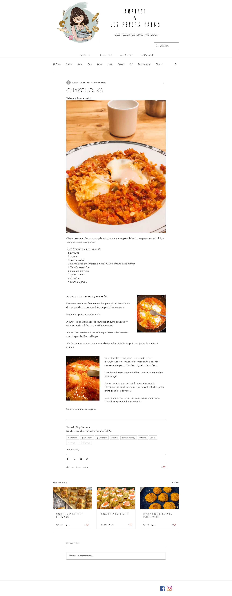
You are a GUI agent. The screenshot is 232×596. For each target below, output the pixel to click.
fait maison (72, 437)
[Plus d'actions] (164, 82)
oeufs (153, 437)
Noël (110, 64)
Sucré (80, 64)
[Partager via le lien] (87, 459)
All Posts (57, 64)
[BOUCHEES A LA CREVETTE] (116, 498)
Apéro (99, 64)
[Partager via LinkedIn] (80, 459)
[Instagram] (169, 588)
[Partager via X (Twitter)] (74, 459)
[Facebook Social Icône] (162, 588)
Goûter (69, 64)
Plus (158, 64)
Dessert (121, 64)
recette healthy (128, 437)
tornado (142, 437)
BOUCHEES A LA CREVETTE (114, 513)
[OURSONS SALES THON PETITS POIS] (72, 498)
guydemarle (102, 437)
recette (114, 437)
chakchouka (85, 443)
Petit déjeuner (144, 64)
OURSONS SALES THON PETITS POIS (69, 515)
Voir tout (175, 482)
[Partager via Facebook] (67, 459)
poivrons (71, 443)
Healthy (76, 449)
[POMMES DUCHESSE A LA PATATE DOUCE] (159, 498)
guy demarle (87, 437)
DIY (131, 64)
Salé (90, 64)
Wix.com (133, 587)
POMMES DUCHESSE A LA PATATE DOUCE (157, 515)
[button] (175, 64)
